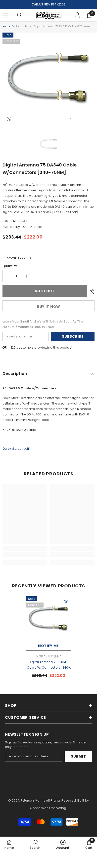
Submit (78, 756)
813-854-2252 (54, 4)
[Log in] (77, 15)
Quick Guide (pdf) (16, 448)
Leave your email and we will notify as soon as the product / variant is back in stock (42, 324)
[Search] (20, 15)
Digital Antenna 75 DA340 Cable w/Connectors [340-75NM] (48, 665)
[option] (48, 78)
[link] (24, 554)
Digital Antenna (48, 656)
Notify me (48, 645)
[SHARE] (91, 291)
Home (6, 26)
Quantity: (10, 266)
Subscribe (72, 336)
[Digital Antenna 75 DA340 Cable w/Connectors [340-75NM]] (48, 618)
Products (22, 26)
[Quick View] (66, 601)
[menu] (5, 15)
